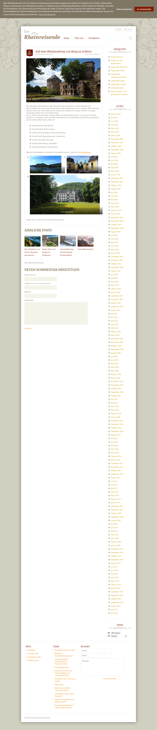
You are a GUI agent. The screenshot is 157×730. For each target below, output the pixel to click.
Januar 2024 (115, 214)
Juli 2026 (114, 117)
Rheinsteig (59, 684)
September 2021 (117, 306)
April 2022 (115, 281)
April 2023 (115, 246)
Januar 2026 (115, 135)
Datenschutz (46, 718)
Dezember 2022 (117, 257)
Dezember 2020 (117, 339)
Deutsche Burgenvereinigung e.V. (64, 654)
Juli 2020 (114, 356)
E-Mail (37, 283)
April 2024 (115, 203)
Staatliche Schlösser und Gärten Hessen (64, 700)
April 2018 (115, 449)
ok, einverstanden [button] (144, 9)
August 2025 (116, 153)
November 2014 (117, 595)
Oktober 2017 (116, 470)
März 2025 (115, 171)
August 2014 (116, 606)
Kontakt (118, 29)
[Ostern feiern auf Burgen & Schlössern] (50, 241)
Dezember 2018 (117, 421)
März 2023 (115, 249)
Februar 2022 (116, 289)
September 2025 (117, 150)
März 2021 (115, 328)
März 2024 (115, 207)
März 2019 (115, 410)
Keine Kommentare (92, 54)
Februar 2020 (116, 374)
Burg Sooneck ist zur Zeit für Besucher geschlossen (32, 252)
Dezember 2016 (117, 506)
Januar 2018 (115, 460)
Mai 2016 (114, 531)
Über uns (79, 38)
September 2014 (117, 602)
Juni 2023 (114, 239)
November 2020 (117, 342)
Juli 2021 (114, 314)
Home (67, 38)
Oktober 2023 (116, 224)
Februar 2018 (116, 456)
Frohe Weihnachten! (85, 249)
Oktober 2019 (116, 388)
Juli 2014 (114, 609)
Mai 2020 (114, 363)
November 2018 (117, 424)
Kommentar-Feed (34, 657)
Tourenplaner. (85, 152)
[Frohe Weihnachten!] (86, 241)
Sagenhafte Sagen (118, 81)
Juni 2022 (114, 274)
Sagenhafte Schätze (118, 84)
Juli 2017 (114, 481)
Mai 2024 (114, 199)
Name (30, 275)
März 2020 (115, 371)
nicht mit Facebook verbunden (108, 633)
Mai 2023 (114, 242)
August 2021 (116, 310)
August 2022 (116, 271)
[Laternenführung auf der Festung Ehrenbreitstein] (68, 241)
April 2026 (115, 128)
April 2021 (115, 324)
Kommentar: (29, 300)
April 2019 (115, 406)
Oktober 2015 (116, 556)
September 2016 (117, 517)
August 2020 (116, 353)
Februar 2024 (116, 210)
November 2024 (117, 182)
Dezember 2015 (117, 549)
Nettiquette (94, 38)
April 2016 (115, 535)
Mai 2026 (114, 125)
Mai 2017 (114, 488)
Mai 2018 (114, 445)
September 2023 (117, 228)
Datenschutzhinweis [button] (47, 15)
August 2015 (116, 563)
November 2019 (117, 385)
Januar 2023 (115, 253)
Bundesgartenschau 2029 (65, 650)
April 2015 (115, 577)
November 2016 (117, 510)
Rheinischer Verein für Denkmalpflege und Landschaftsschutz (63, 673)
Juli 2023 (114, 235)
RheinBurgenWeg (62, 667)
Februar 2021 (116, 331)
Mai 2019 (114, 403)
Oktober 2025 (116, 146)
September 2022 (117, 267)
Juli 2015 (114, 567)
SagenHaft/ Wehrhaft (119, 67)
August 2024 (116, 189)
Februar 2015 (116, 584)
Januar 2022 (115, 292)
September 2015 (117, 560)
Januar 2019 (115, 417)
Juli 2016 (114, 524)
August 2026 (116, 114)
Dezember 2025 (117, 139)
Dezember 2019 (117, 381)
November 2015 (117, 552)
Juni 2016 (114, 527)
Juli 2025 (114, 157)
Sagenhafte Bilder (118, 70)
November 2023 (117, 221)
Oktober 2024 (116, 185)
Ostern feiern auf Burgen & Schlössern (49, 252)
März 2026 (115, 132)
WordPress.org (33, 660)
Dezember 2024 (117, 178)
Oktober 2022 (116, 264)
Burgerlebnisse (117, 57)
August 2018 (116, 435)
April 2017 (115, 492)
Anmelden (31, 650)
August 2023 (116, 232)
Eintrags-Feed (32, 653)
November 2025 (117, 142)
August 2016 (116, 520)
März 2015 (115, 581)
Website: (27, 292)
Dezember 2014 (117, 592)
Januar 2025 (115, 175)
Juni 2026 (114, 121)
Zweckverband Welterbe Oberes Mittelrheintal (64, 706)
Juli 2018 (114, 438)
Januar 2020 (115, 378)
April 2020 (115, 367)
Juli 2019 (114, 399)
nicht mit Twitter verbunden (108, 636)
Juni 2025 (114, 160)
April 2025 (115, 167)
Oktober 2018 (116, 428)
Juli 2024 (114, 192)
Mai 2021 (114, 321)
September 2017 (117, 474)
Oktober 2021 (116, 303)
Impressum (128, 29)
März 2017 (115, 495)
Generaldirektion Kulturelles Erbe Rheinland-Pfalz (61, 661)
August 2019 (116, 396)
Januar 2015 (115, 588)
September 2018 (117, 431)
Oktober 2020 (116, 346)
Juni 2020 (114, 360)
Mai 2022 (114, 278)
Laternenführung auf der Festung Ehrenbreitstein (66, 252)
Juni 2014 (114, 613)
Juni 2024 (114, 196)
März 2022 (115, 285)
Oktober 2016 (116, 513)
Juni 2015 (114, 570)
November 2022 (117, 260)
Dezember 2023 (117, 217)
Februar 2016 (116, 542)
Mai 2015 (114, 574)
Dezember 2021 (117, 296)
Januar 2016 (115, 545)
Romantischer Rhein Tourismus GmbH (63, 689)
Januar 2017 (115, 503)
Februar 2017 (116, 499)
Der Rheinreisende (46, 54)
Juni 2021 (114, 317)
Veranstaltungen (117, 88)
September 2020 (117, 349)
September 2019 (117, 392)
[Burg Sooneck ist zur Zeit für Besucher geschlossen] (32, 241)
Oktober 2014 (116, 599)
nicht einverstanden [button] (124, 9)
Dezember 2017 (117, 463)
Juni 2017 (114, 485)
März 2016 (115, 538)
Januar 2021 (115, 335)
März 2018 (115, 453)
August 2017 (116, 478)
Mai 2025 (114, 164)
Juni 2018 (114, 442)
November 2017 (117, 467)
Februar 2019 (116, 413)
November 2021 (117, 299)
